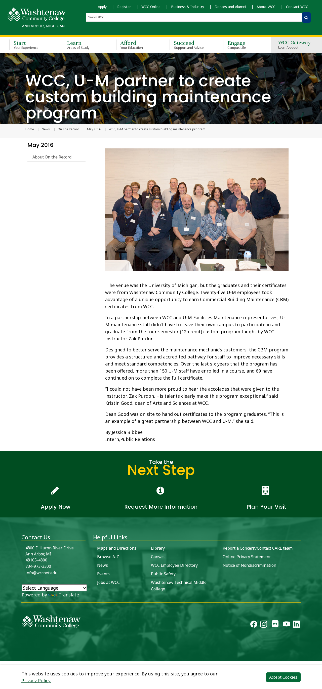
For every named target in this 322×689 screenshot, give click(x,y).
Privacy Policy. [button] (36, 680)
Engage (236, 44)
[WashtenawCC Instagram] (263, 625)
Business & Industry (187, 6)
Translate (68, 595)
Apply (102, 6)
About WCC (266, 6)
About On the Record (51, 157)
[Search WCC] (306, 17)
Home (29, 129)
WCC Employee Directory (174, 565)
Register (124, 6)
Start (26, 44)
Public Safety (163, 574)
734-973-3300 (38, 566)
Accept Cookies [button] (283, 677)
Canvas (158, 556)
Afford (131, 44)
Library (158, 548)
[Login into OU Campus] (3, 656)
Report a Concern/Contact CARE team (258, 548)
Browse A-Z (108, 556)
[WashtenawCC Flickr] (275, 625)
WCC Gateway (294, 45)
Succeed (189, 44)
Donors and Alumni (230, 6)
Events (103, 574)
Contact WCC (297, 6)
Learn (78, 44)
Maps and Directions (116, 548)
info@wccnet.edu (41, 573)
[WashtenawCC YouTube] (286, 625)
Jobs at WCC (108, 582)
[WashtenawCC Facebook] (254, 625)
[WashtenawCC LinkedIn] (296, 625)
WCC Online (150, 6)
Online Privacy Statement (247, 556)
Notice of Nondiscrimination (249, 565)
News (46, 129)
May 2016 (94, 129)
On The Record (68, 129)
